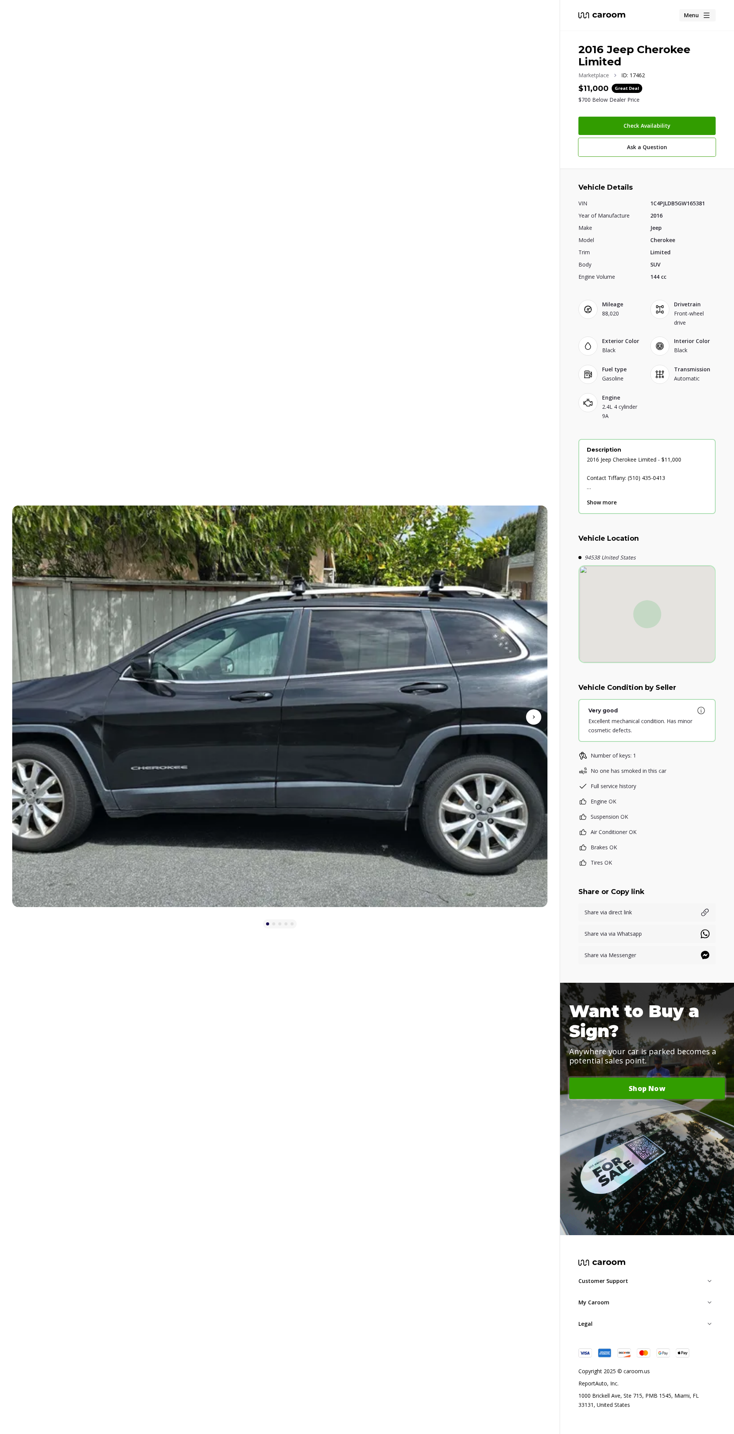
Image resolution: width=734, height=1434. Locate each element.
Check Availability (647, 125)
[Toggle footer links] (709, 1281)
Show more (602, 502)
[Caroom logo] (601, 15)
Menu (691, 15)
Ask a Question (647, 147)
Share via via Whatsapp (613, 933)
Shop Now (647, 1088)
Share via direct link (608, 912)
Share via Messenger (610, 955)
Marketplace (593, 75)
